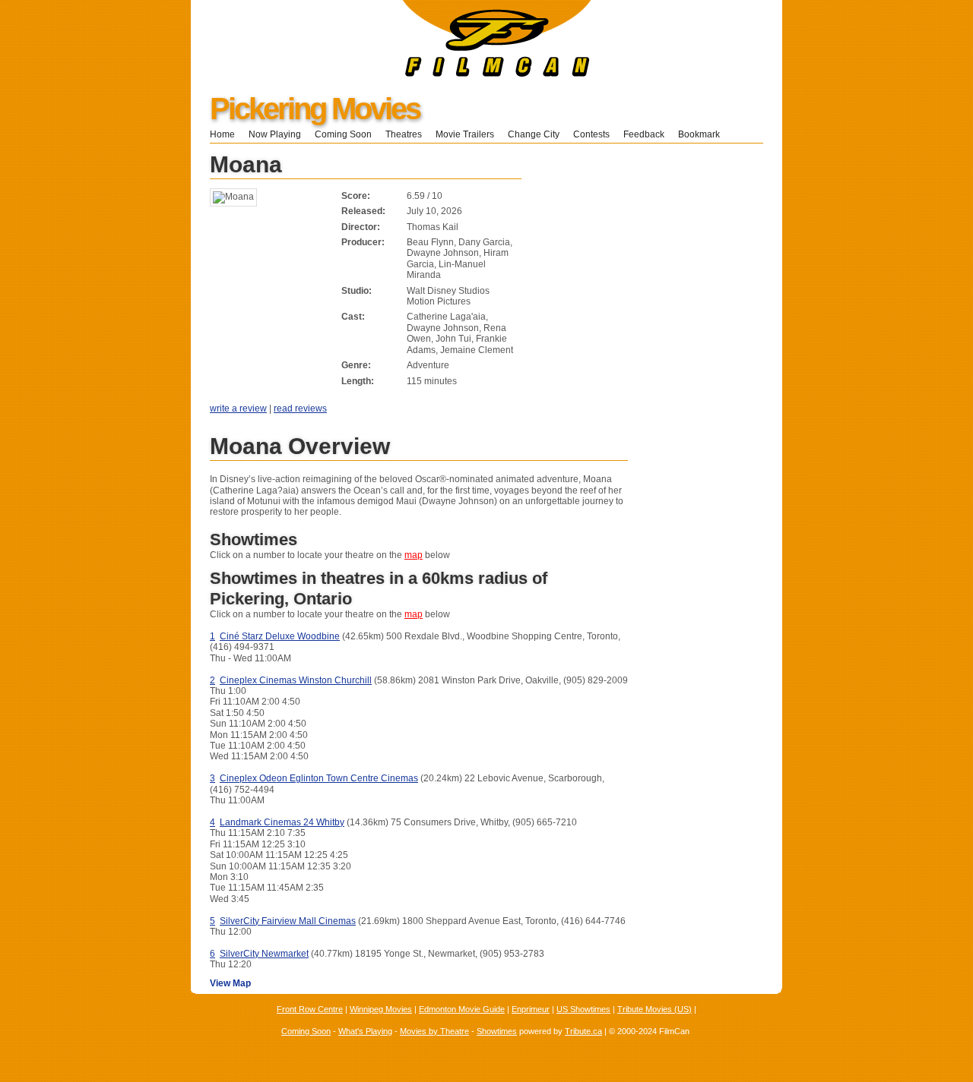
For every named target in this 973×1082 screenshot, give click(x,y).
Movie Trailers (465, 134)
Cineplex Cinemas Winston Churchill (296, 680)
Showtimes (497, 1031)
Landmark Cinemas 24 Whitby (282, 822)
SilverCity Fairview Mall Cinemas (288, 921)
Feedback (643, 134)
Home (222, 134)
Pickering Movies (315, 108)
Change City (533, 134)
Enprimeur (531, 1009)
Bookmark (703, 134)
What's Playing (365, 1031)
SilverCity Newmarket (264, 953)
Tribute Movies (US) (654, 1009)
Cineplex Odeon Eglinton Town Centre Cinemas (319, 778)
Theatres (403, 134)
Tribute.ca (583, 1031)
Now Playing (275, 134)
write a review (238, 408)
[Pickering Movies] (391, 73)
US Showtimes (583, 1009)
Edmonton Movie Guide (462, 1009)
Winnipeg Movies (381, 1009)
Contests (591, 134)
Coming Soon (343, 134)
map (413, 555)
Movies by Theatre (434, 1031)
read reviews (300, 408)
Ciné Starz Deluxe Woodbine (280, 636)
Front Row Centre (310, 1009)
